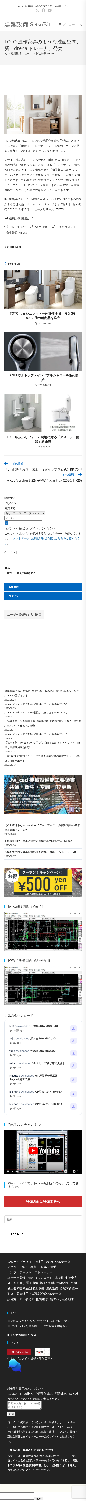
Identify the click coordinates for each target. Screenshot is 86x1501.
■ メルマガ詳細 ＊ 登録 (22, 1335)
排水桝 (58, 1278)
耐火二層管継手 (17, 1294)
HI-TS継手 (36, 1262)
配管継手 (42, 1299)
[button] (43, 1375)
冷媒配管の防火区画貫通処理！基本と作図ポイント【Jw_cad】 (40, 852)
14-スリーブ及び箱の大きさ (48, 1063)
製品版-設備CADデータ (45, 1294)
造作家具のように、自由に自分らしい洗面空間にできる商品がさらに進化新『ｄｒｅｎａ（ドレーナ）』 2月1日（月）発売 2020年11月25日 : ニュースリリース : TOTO (43, 204)
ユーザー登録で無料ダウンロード (29, 1278)
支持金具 (71, 1278)
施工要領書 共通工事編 (22, 1283)
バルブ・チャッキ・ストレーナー (29, 1272)
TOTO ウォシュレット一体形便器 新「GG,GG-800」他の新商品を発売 (43, 315)
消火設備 (52, 1288)
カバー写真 (28, 1267)
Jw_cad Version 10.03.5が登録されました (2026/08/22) (35, 704)
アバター (13, 1267)
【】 (30, 1460)
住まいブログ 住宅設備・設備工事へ (30, 1358)
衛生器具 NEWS (45, 53)
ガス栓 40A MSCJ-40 (44, 1026)
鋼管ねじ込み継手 (62, 1299)
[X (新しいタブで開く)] (37, 10)
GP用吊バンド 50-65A (48, 1091)
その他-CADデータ (57, 1262)
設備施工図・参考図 (20, 1299)
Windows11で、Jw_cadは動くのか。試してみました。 (43, 1185)
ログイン (10, 503)
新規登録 (13, 587)
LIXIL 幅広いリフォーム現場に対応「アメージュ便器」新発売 (43, 439)
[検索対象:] (79, 24)
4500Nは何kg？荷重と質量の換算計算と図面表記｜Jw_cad (38, 841)
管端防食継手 (69, 1288)
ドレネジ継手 (47, 1267)
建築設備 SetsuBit (27, 24)
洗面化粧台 (15, 246)
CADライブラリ (17, 1262)
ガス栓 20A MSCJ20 (43, 1038)
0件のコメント (66, 227)
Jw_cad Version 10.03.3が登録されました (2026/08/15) (35, 734)
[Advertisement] (43, 79)
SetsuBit (41, 227)
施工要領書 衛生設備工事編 (25, 1288)
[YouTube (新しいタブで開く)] (49, 10)
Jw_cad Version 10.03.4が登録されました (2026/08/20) (35, 712)
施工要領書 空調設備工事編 (58, 1283)
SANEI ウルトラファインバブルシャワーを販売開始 (43, 377)
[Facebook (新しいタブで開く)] (43, 10)
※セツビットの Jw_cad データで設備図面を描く (37, 1326)
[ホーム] (5, 53)
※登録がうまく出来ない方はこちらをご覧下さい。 (39, 1321)
